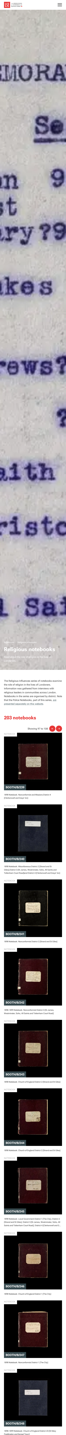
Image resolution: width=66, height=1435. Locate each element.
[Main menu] (60, 5)
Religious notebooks (27, 642)
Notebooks (9, 642)
